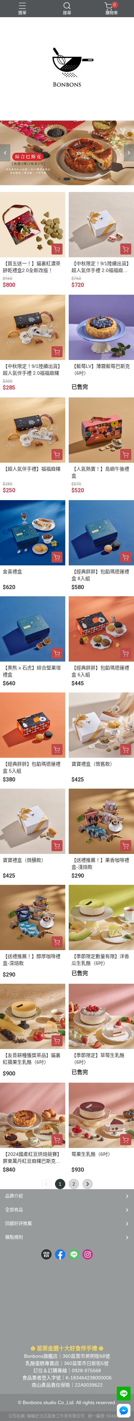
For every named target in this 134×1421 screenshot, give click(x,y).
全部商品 (14, 1209)
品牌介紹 (14, 1195)
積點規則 (14, 1237)
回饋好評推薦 (18, 1223)
